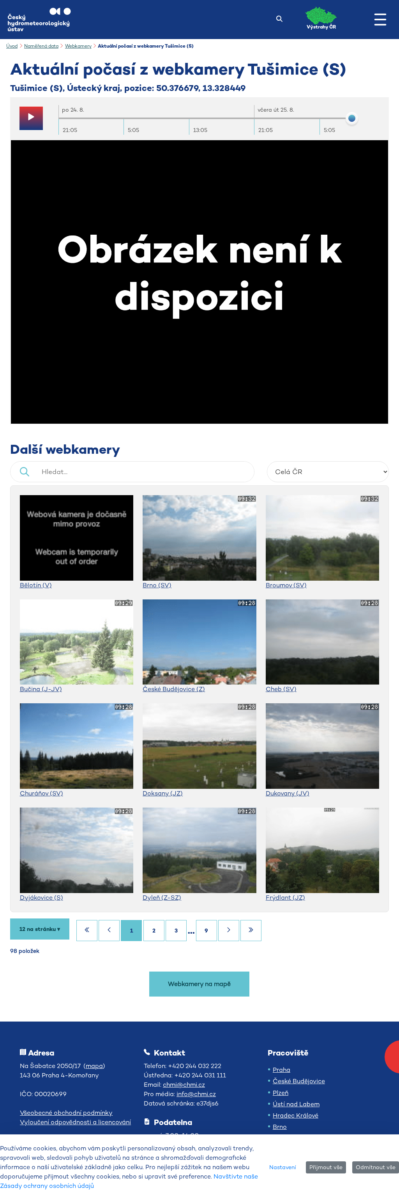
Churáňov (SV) (41, 793)
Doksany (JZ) (163, 793)
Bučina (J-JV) (41, 689)
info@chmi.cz (196, 1094)
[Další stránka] (228, 930)
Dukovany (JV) (287, 793)
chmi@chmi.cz (184, 1085)
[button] (380, 19)
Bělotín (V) (36, 585)
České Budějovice (299, 1081)
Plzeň (280, 1093)
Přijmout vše (326, 1167)
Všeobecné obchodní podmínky (66, 1113)
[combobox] (328, 471)
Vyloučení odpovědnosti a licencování (75, 1122)
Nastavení (282, 1167)
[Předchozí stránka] (109, 930)
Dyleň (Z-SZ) (162, 897)
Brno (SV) (157, 585)
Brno (280, 1127)
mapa (94, 1066)
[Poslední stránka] (250, 930)
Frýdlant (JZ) (285, 897)
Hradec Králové (295, 1115)
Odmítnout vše (375, 1167)
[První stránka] (86, 930)
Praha (281, 1070)
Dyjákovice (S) (41, 897)
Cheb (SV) (281, 689)
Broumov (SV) (286, 585)
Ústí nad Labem (296, 1104)
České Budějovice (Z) (174, 689)
